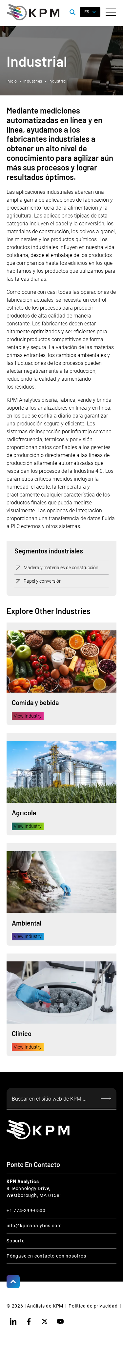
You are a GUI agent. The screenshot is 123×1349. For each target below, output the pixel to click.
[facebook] (28, 1321)
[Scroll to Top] (13, 1281)
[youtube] (60, 1321)
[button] (111, 12)
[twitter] (44, 1321)
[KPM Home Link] (38, 1129)
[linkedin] (13, 1321)
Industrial (58, 81)
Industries (32, 81)
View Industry (28, 716)
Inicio (12, 81)
